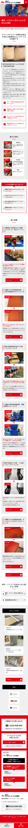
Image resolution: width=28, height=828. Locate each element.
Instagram (15, 694)
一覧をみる (8, 575)
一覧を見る (9, 679)
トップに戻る (25, 820)
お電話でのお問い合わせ (7, 826)
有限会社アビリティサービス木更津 (14, 795)
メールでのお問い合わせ (21, 826)
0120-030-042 (15, 806)
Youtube (14, 701)
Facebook (15, 708)
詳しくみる (8, 280)
